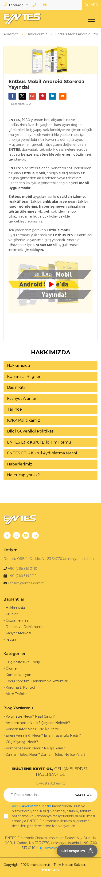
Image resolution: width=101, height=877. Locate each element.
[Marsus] (50, 869)
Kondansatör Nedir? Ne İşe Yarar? (33, 729)
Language (16, 5)
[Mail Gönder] (45, 5)
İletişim (11, 639)
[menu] (92, 20)
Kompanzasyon (18, 675)
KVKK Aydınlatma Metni (31, 806)
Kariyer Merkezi (18, 633)
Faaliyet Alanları (22, 398)
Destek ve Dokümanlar (25, 627)
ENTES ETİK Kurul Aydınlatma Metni (42, 453)
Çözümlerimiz (17, 620)
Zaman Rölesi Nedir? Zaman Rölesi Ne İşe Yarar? (45, 754)
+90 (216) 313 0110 (22, 568)
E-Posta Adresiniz (50, 783)
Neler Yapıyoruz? (23, 475)
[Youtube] (25, 535)
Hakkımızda (18, 365)
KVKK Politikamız (23, 420)
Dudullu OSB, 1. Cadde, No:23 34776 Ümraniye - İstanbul (49, 559)
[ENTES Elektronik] (21, 19)
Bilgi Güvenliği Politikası (30, 431)
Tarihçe (14, 409)
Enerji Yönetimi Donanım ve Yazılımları (37, 681)
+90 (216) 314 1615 (22, 576)
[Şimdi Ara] (35, 5)
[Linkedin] (35, 535)
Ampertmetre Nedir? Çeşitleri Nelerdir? (38, 723)
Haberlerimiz (19, 464)
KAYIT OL (83, 794)
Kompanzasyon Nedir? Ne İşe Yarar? (35, 748)
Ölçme (11, 668)
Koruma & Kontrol (20, 687)
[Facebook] (7, 535)
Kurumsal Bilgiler (24, 376)
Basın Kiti (16, 387)
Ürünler (12, 614)
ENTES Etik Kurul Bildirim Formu (39, 442)
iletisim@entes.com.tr (26, 583)
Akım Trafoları (16, 694)
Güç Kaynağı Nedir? (22, 742)
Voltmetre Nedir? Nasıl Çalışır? (30, 716)
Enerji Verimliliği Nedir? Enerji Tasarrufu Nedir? (43, 735)
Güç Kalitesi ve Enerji (23, 662)
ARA (94, 5)
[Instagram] (16, 535)
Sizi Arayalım (73, 851)
